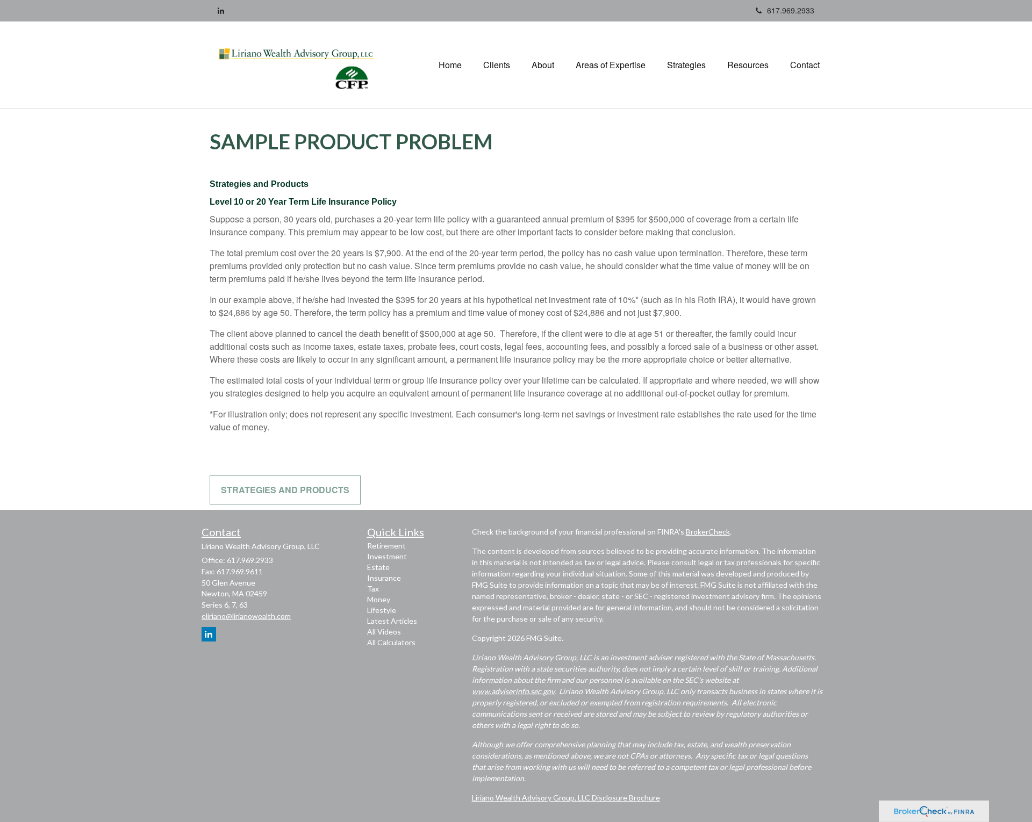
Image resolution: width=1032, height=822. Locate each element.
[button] (496, 65)
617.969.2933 (790, 10)
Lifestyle (381, 610)
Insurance (384, 577)
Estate (378, 567)
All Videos (384, 631)
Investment (387, 556)
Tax (373, 588)
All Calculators (391, 642)
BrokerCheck (708, 531)
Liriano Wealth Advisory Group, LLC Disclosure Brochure (566, 797)
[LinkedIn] (221, 10)
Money (378, 599)
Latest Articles (392, 620)
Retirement (386, 545)
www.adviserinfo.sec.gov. (514, 691)
